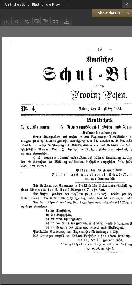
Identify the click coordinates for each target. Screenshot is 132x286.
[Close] (127, 4)
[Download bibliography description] (45, 21)
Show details (109, 13)
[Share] (16, 21)
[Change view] (36, 21)
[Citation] (56, 21)
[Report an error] (66, 21)
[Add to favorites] (27, 21)
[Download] (6, 21)
